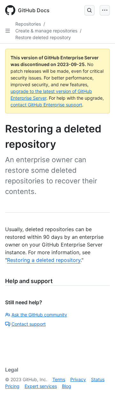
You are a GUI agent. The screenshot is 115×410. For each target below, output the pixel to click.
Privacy (78, 379)
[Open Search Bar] (89, 10)
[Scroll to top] (101, 395)
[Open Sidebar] (8, 31)
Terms (58, 379)
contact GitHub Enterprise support (46, 104)
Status (97, 379)
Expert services (41, 386)
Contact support (29, 324)
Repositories (28, 24)
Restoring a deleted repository (43, 260)
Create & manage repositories (46, 30)
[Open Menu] (105, 10)
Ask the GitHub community (39, 314)
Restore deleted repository (43, 37)
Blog (66, 386)
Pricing (12, 386)
